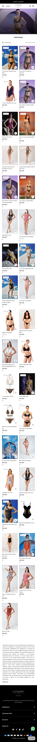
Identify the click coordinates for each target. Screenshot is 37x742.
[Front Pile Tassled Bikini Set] (27, 255)
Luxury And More (20, 738)
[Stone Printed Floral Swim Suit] (10, 579)
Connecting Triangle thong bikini (9, 72)
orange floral (2, 464)
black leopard (4, 172)
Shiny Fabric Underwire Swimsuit (25, 72)
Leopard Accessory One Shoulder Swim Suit (8, 167)
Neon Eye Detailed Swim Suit (26, 522)
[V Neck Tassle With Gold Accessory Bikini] (10, 287)
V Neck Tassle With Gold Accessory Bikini (8, 301)
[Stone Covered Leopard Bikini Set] (27, 123)
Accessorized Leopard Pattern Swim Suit (27, 167)
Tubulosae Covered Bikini (25, 428)
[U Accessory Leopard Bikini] (27, 187)
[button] (8, 6)
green (21, 304)
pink (22, 304)
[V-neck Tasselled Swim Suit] (10, 90)
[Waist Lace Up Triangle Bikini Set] (10, 414)
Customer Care (7, 713)
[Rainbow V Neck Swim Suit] (27, 479)
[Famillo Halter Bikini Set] (27, 351)
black (2, 77)
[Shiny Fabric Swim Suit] (27, 545)
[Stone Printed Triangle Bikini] (10, 447)
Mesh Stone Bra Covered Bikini (25, 331)
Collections (12, 11)
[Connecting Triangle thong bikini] (10, 58)
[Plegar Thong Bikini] (10, 320)
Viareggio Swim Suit (7, 492)
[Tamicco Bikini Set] (10, 255)
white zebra (2, 370)
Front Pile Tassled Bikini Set (26, 268)
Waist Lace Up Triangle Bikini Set (9, 427)
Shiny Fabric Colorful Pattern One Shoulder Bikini (9, 201)
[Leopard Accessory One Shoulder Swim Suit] (10, 155)
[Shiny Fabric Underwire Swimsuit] (27, 58)
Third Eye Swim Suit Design (26, 236)
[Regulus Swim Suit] (10, 123)
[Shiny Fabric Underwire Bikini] (27, 91)
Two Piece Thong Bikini (25, 300)
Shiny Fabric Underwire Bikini (26, 105)
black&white (2, 600)
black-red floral (4, 464)
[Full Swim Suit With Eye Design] (27, 577)
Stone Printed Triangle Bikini (9, 460)
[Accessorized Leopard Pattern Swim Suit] (27, 155)
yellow (4, 77)
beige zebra (2, 172)
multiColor (2, 206)
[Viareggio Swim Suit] (10, 479)
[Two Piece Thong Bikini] (27, 287)
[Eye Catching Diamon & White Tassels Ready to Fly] (10, 351)
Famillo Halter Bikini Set (25, 364)
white (19, 272)
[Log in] (30, 6)
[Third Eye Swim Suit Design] (27, 222)
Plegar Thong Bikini (7, 332)
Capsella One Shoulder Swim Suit (9, 525)
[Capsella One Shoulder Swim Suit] (10, 511)
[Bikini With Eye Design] (27, 447)
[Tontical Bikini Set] (27, 384)
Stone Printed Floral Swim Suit (9, 595)
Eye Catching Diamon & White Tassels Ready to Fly (9, 365)
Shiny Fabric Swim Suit (25, 558)
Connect (5, 720)
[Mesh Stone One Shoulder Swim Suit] (10, 543)
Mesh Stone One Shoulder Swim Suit (9, 555)
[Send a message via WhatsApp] (33, 728)
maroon (5, 77)
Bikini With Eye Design (25, 460)
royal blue (19, 304)
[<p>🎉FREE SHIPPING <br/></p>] (18, 2)
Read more (5, 681)
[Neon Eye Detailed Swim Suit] (27, 510)
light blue (27, 304)
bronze (19, 77)
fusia (25, 304)
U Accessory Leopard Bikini (26, 200)
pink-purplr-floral (5, 464)
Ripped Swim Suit (6, 235)
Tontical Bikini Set (23, 396)
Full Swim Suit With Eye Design (25, 591)
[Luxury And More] (18, 6)
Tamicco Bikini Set (6, 268)
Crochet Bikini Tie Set (7, 396)
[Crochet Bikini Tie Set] (10, 384)
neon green (5, 432)
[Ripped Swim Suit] (10, 221)
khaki (2, 432)
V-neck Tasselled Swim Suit (9, 103)
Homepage (5, 11)
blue (2, 496)
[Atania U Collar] (10, 616)
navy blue (7, 464)
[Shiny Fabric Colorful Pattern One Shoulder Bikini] (10, 187)
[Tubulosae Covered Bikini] (27, 415)
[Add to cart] (15, 67)
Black (2, 239)
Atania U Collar (6, 631)
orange (19, 240)
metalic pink (2, 141)
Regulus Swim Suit (7, 137)
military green (2, 400)
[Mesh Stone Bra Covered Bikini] (27, 319)
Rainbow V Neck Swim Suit (26, 492)
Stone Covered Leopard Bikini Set (27, 137)
